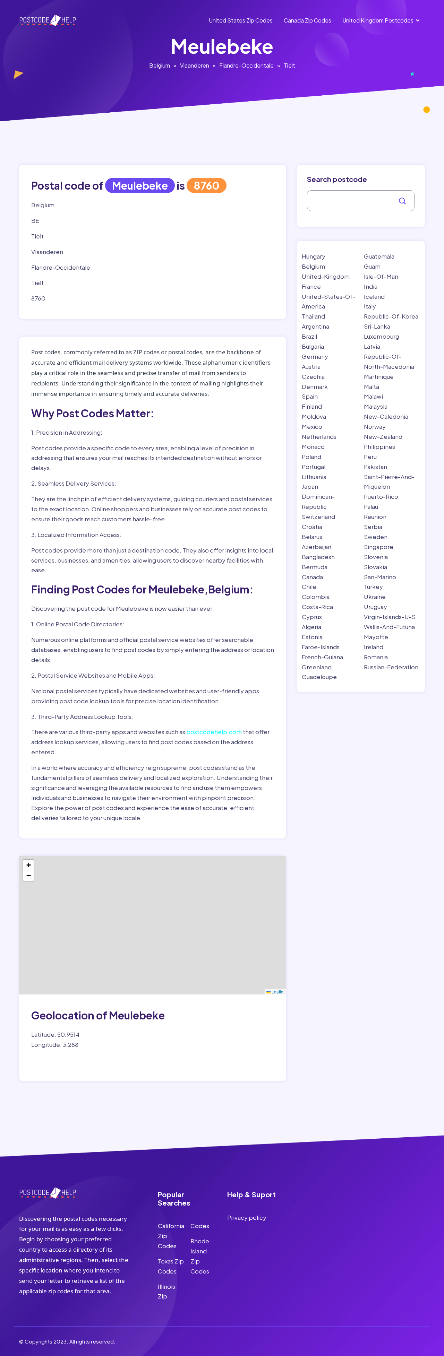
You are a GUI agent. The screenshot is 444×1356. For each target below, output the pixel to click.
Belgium (159, 65)
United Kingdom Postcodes (377, 20)
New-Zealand (383, 436)
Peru (370, 456)
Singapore (378, 546)
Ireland (373, 647)
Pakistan (375, 466)
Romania (376, 657)
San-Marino (380, 577)
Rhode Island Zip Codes (199, 1256)
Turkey (373, 586)
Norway (375, 426)
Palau (371, 506)
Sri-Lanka (377, 326)
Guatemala (379, 256)
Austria (311, 366)
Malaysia (375, 406)
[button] (28, 865)
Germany (315, 356)
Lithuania (314, 476)
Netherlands (319, 436)
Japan (310, 486)
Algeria (311, 627)
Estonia (312, 637)
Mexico (312, 426)
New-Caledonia (386, 416)
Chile (309, 586)
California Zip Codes (171, 1236)
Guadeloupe (319, 676)
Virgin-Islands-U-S (390, 616)
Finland (312, 406)
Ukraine (375, 596)
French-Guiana (322, 657)
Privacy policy (246, 1217)
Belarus (312, 536)
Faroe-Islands (321, 647)
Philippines (379, 446)
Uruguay (375, 606)
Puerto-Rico (381, 496)
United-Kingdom (326, 276)
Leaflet (277, 991)
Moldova (314, 416)
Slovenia (376, 556)
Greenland (317, 667)
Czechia (313, 376)
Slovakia (375, 567)
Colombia (316, 596)
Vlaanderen (194, 65)
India (370, 286)
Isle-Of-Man (381, 276)
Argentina (315, 326)
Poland (311, 456)
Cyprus (312, 616)
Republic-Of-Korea (391, 316)
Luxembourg (381, 336)
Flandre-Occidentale (246, 65)
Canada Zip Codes (307, 20)
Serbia (373, 526)
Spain (310, 396)
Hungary (313, 256)
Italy (370, 306)
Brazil (309, 336)
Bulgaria (313, 346)
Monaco (313, 446)
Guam (372, 266)
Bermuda (314, 567)
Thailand (313, 316)
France (311, 286)
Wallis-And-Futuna (389, 627)
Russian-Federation (391, 667)
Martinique (379, 376)
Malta (371, 386)
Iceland (374, 296)
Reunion (375, 516)
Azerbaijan (316, 546)
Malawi (373, 396)
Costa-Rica (317, 606)
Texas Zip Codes (171, 1266)
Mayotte (376, 637)
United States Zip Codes (241, 20)
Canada (312, 577)
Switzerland (318, 516)
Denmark (315, 386)
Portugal (313, 466)
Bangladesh (318, 556)
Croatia (312, 526)
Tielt (289, 65)
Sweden (375, 536)
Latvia (372, 346)
